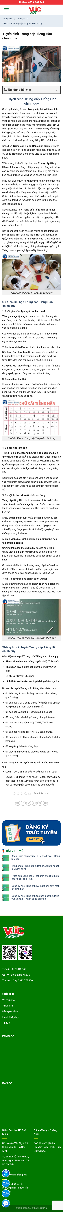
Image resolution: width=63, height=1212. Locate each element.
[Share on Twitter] (28, 803)
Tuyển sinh (7, 1005)
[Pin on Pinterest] (39, 803)
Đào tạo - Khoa (10, 1011)
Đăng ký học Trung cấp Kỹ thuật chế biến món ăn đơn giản (35, 887)
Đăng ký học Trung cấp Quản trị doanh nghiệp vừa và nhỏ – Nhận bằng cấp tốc (35, 897)
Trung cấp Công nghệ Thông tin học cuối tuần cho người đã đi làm (35, 877)
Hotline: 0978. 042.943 (31, 2)
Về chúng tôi (8, 1000)
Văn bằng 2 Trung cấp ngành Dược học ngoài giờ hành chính (35, 867)
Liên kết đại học (10, 1017)
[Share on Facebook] (23, 803)
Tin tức (6, 1022)
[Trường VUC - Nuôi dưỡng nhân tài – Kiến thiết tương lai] (34, 10)
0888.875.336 (22, 974)
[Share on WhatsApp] (17, 803)
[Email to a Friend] (34, 803)
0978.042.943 (18, 969)
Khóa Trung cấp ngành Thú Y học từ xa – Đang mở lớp (35, 857)
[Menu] (4, 9)
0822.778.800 (25, 980)
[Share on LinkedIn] (45, 803)
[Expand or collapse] (57, 89)
